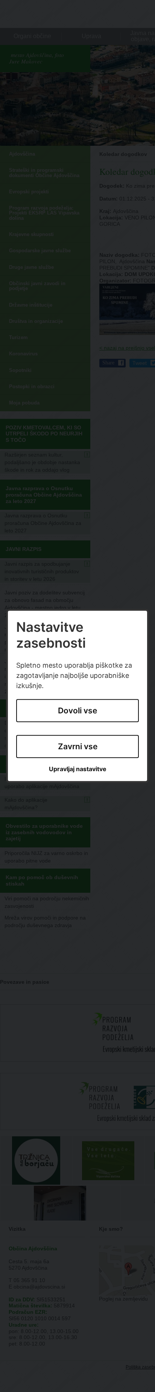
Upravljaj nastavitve (77, 769)
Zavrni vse (77, 746)
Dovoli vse (77, 711)
